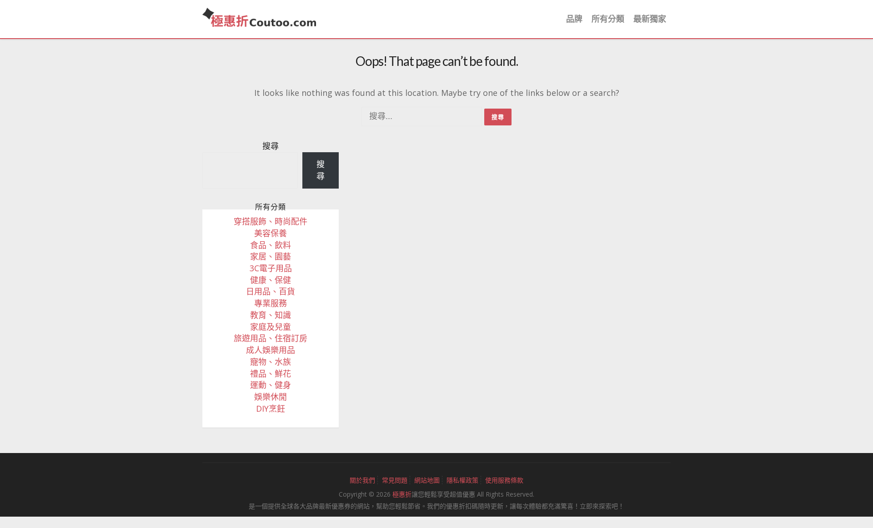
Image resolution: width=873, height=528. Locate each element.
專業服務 (270, 303)
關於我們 (362, 480)
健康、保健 (270, 279)
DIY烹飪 (270, 408)
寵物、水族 (270, 361)
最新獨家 (649, 18)
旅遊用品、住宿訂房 (270, 338)
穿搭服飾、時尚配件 (270, 221)
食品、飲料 (270, 244)
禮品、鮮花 (270, 373)
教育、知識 (270, 314)
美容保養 (270, 233)
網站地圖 (427, 480)
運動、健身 (270, 384)
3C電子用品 (271, 268)
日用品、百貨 (270, 291)
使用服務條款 (504, 480)
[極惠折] (259, 16)
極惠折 (401, 494)
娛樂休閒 (270, 396)
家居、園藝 (270, 256)
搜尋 (270, 145)
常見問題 (394, 480)
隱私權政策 (462, 480)
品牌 (574, 18)
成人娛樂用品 (270, 349)
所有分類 (608, 18)
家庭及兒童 (270, 326)
